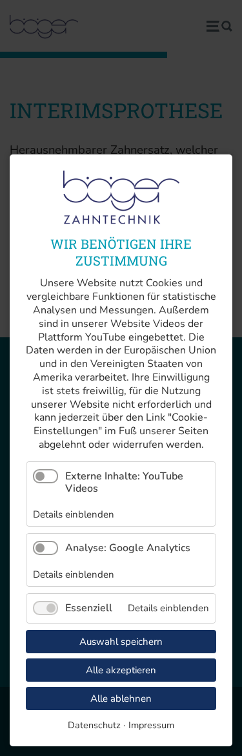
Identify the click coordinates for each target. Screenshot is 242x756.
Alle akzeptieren (121, 670)
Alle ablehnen (121, 698)
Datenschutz (94, 725)
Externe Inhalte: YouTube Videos (124, 482)
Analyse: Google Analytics (127, 548)
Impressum (151, 725)
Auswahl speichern (121, 641)
